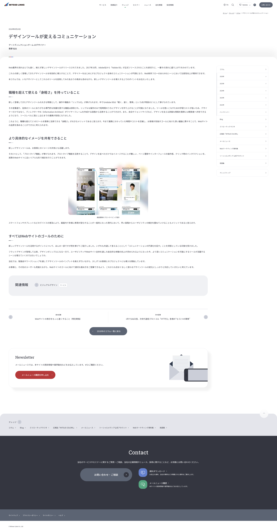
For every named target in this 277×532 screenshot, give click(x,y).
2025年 (222, 84)
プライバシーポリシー (30, 515)
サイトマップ (13, 515)
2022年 (222, 105)
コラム (238, 13)
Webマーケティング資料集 (229, 148)
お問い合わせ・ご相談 (106, 474)
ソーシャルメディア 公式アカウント (232, 156)
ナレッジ (231, 13)
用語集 (222, 163)
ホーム (225, 13)
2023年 (222, 98)
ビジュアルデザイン (53, 284)
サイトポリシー (48, 515)
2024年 (222, 91)
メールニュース (225, 141)
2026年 (222, 76)
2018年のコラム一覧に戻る (109, 331)
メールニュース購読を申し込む (35, 374)
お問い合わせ (266, 5)
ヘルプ (60, 515)
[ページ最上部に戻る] (264, 413)
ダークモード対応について (254, 5)
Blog (221, 119)
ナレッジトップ (225, 173)
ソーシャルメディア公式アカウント (113, 427)
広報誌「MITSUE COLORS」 (229, 134)
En (227, 5)
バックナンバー (225, 112)
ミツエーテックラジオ (227, 127)
